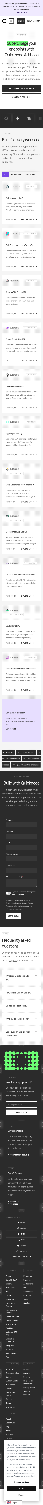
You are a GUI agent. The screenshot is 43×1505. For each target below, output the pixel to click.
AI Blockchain (29, 1284)
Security (26, 1377)
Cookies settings (21, 1482)
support (13, 960)
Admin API (10, 1369)
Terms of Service (21, 903)
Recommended (16, 174)
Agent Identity (11, 1353)
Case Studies (11, 1423)
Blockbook (10, 1328)
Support (9, 1399)
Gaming (26, 1303)
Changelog (10, 1407)
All (5, 174)
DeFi (25, 1288)
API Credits (10, 1385)
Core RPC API (11, 1280)
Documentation (12, 1373)
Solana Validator (12, 1316)
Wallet (25, 1299)
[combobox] (14, 1502)
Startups (26, 1280)
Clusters (9, 1295)
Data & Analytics (32, 174)
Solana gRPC (11, 1299)
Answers (26, 1373)
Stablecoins (28, 1291)
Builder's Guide (12, 1381)
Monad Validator (12, 1320)
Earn (7, 1357)
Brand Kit (9, 1434)
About (8, 1419)
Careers (9, 1438)
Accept (21, 1488)
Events (8, 1430)
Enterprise (27, 1276)
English (14, 1503)
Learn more (20, 12)
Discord (9, 1388)
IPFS (8, 1291)
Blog (7, 1426)
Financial (27, 1295)
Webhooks (10, 1288)
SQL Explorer (11, 1324)
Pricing (8, 1276)
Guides (8, 1377)
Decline (21, 1495)
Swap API (10, 1345)
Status (8, 1403)
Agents (26, 1369)
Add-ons (9, 1349)
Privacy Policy (24, 1460)
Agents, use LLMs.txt (20, 1257)
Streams (9, 1284)
